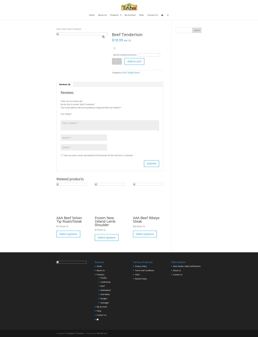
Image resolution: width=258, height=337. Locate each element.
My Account (130, 15)
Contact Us (152, 15)
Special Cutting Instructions (125, 55)
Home (92, 15)
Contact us (177, 274)
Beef (65, 29)
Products (114, 15)
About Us (102, 15)
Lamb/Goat (105, 282)
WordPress (102, 333)
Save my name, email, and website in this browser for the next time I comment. (98, 155)
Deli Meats (105, 294)
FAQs (141, 15)
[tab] (64, 84)
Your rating (66, 114)
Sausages (105, 302)
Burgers (104, 298)
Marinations (106, 290)
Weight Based (134, 72)
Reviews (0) (64, 84)
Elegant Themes (76, 333)
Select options (68, 234)
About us (177, 270)
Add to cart (134, 61)
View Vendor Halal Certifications (187, 266)
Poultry (104, 278)
